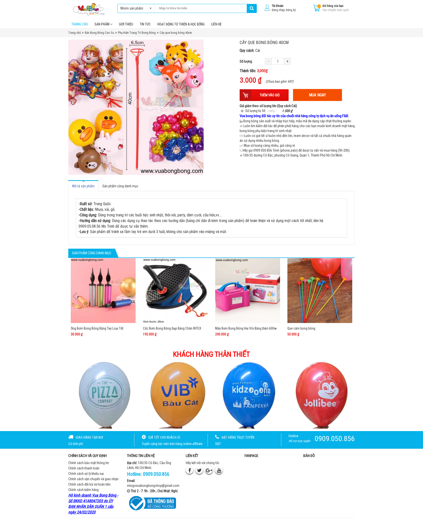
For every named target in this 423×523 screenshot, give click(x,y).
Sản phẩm (102, 24)
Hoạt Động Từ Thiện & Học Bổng (181, 24)
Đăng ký (291, 10)
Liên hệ (216, 24)
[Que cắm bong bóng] (319, 290)
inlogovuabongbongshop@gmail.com (153, 486)
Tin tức (145, 24)
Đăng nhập (278, 10)
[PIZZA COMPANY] (102, 395)
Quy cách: (250, 50)
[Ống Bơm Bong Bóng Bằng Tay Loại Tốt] (103, 290)
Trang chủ (79, 24)
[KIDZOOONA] (248, 395)
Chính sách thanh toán (83, 468)
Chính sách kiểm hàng (83, 490)
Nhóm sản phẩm (131, 8)
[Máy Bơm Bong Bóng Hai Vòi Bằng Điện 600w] (247, 290)
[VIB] (175, 395)
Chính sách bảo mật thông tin (88, 463)
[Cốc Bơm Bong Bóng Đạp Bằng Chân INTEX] (175, 290)
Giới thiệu (126, 24)
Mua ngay (317, 95)
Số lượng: (246, 61)
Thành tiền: (254, 70)
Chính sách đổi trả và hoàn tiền (89, 484)
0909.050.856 (156, 474)
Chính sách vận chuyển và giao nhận (93, 479)
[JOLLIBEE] (321, 395)
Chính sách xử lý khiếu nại (86, 474)
